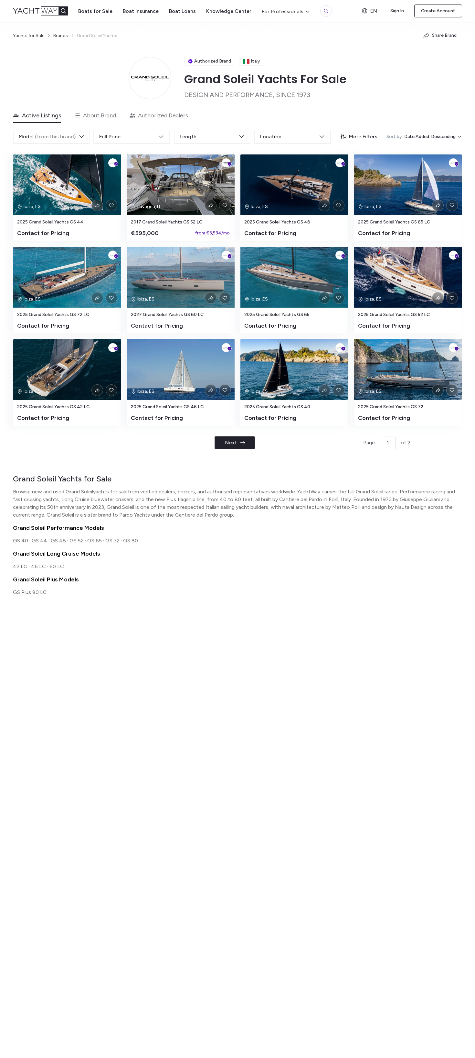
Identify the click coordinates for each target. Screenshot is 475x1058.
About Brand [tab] (99, 115)
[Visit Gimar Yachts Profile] (226, 162)
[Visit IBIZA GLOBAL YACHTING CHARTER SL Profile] (112, 162)
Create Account (438, 11)
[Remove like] (111, 205)
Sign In (397, 11)
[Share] (97, 205)
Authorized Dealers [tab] (163, 115)
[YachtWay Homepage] (45, 11)
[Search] (326, 11)
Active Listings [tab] (41, 115)
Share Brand (444, 35)
